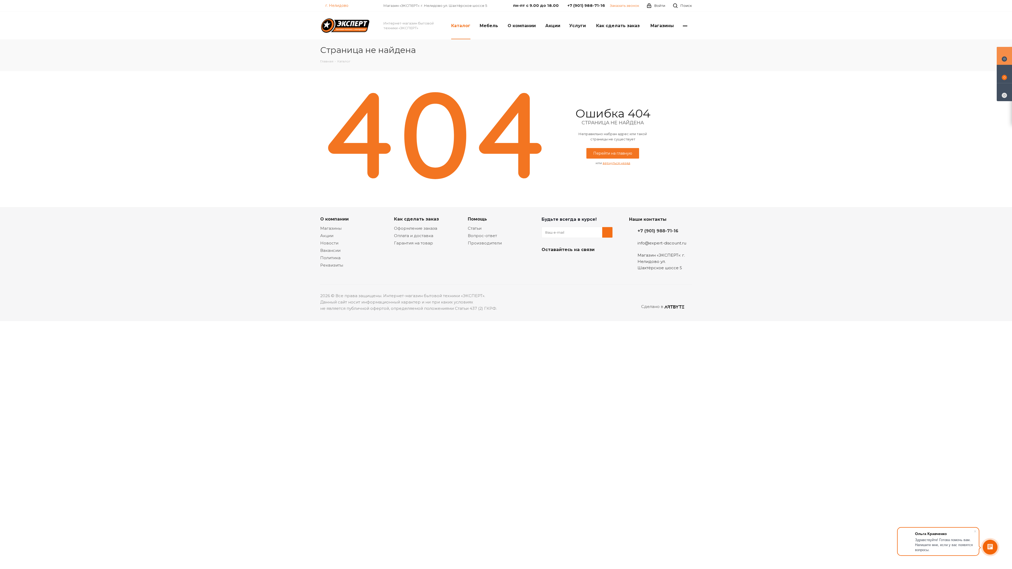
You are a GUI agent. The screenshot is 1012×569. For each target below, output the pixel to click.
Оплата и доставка (413, 235)
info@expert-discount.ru (662, 243)
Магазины (331, 228)
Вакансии (330, 250)
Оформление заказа (415, 228)
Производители (485, 243)
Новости (329, 243)
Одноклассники (573, 262)
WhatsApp (586, 262)
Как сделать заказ (416, 219)
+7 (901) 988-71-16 (658, 230)
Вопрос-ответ (482, 235)
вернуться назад (616, 163)
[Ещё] (685, 25)
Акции (326, 235)
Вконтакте (547, 262)
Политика (330, 257)
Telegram (560, 262)
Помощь (477, 219)
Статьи (474, 228)
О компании (334, 219)
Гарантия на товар (413, 243)
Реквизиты (331, 265)
